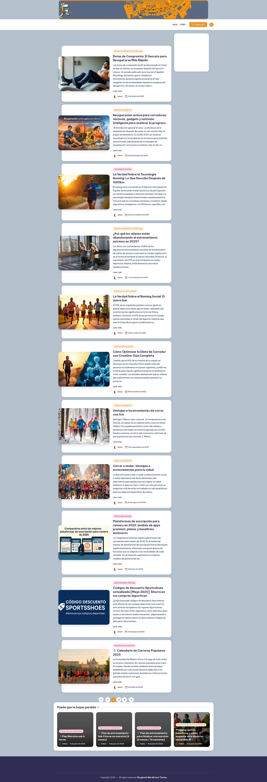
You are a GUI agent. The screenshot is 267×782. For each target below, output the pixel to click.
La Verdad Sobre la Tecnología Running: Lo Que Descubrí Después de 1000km (139, 178)
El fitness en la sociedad (125, 291)
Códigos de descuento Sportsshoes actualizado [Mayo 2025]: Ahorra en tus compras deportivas (139, 591)
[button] (198, 24)
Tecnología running (122, 169)
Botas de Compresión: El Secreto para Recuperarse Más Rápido (140, 58)
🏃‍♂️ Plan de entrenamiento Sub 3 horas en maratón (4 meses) (113, 736)
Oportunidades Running (124, 583)
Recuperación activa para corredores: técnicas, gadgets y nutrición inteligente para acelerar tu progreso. (140, 119)
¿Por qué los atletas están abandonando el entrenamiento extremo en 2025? (135, 237)
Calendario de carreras (124, 645)
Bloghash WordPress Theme (152, 777)
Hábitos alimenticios (123, 346)
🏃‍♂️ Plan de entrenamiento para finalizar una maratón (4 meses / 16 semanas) (152, 736)
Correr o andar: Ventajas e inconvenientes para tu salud (133, 468)
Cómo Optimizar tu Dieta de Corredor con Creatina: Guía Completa (139, 353)
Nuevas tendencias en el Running (128, 51)
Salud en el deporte (122, 110)
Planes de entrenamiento (71, 731)
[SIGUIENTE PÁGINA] (131, 699)
